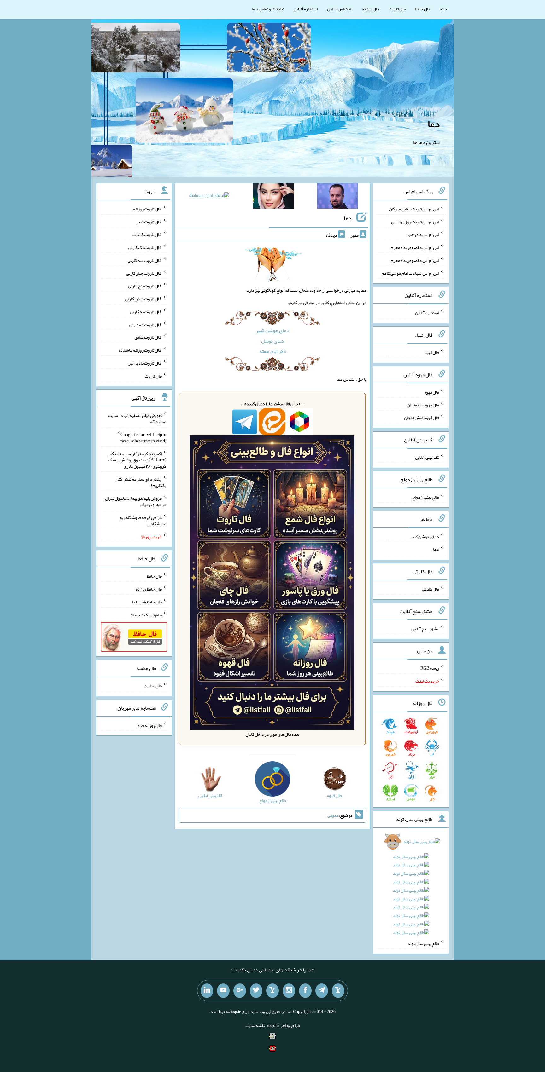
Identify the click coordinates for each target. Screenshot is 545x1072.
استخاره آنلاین (306, 8)
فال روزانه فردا (149, 725)
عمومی (333, 815)
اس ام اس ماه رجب (423, 234)
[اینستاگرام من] (289, 990)
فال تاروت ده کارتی (145, 324)
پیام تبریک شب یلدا (145, 614)
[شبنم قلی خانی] (209, 196)
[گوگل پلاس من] (239, 990)
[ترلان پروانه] (273, 197)
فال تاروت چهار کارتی (144, 272)
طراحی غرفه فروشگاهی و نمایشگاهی (143, 520)
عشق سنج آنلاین (425, 628)
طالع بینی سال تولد (423, 943)
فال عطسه (153, 685)
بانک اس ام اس (339, 8)
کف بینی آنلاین (427, 457)
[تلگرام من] (321, 990)
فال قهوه (431, 392)
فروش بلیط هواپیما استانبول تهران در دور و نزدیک (135, 501)
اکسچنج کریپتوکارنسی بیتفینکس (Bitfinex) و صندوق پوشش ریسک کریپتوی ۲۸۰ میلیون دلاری (136, 459)
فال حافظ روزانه (149, 589)
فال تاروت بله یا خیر (145, 363)
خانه (443, 8)
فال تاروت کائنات (147, 234)
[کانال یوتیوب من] (223, 990)
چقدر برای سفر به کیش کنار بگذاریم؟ (140, 482)
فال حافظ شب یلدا (147, 601)
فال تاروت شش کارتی (143, 298)
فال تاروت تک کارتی (145, 247)
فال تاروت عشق (148, 337)
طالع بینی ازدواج (425, 497)
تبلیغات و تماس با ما (268, 8)
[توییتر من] (256, 990)
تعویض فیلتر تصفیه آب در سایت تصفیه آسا (137, 418)
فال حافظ (422, 8)
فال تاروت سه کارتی (145, 260)
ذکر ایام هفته (272, 351)
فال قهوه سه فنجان (423, 404)
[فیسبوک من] (305, 990)
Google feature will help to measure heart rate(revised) (143, 437)
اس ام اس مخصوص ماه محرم (415, 247)
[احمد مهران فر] (337, 197)
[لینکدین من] (207, 990)
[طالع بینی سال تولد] (411, 889)
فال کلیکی (430, 589)
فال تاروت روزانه (147, 209)
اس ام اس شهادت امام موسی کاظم (410, 272)
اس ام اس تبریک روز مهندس (415, 221)
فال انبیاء (431, 352)
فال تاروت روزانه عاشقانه (140, 350)
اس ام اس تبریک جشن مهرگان (414, 209)
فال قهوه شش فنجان (421, 417)
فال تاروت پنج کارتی (145, 285)
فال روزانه (370, 8)
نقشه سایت (255, 1025)
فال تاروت (397, 8)
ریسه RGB (429, 668)
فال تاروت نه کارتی (146, 311)
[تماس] (272, 990)
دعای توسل (272, 341)
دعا (434, 123)
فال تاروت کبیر (149, 221)
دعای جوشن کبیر (272, 330)
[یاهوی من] (338, 990)
